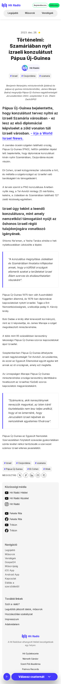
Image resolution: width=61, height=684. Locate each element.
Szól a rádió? (12, 604)
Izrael (13, 76)
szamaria (44, 76)
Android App (12, 574)
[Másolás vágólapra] (43, 475)
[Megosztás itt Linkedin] (31, 475)
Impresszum (12, 619)
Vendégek (47, 13)
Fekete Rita (16, 513)
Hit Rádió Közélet (19, 498)
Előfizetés (54, 5)
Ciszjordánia (28, 76)
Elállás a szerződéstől (12, 584)
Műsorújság (11, 566)
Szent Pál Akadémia (30, 664)
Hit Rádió (15, 504)
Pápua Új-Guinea (13, 469)
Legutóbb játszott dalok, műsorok (23, 609)
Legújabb (13, 13)
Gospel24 (10, 562)
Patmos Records (30, 669)
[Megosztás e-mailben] (38, 475)
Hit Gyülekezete (31, 653)
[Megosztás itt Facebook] (25, 475)
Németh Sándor (30, 658)
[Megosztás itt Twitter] (19, 475)
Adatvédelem (12, 624)
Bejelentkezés (40, 5)
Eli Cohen (32, 469)
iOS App (9, 570)
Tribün (13, 524)
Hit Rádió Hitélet (19, 492)
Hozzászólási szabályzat (19, 614)
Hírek (46, 469)
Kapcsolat (10, 578)
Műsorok (30, 13)
